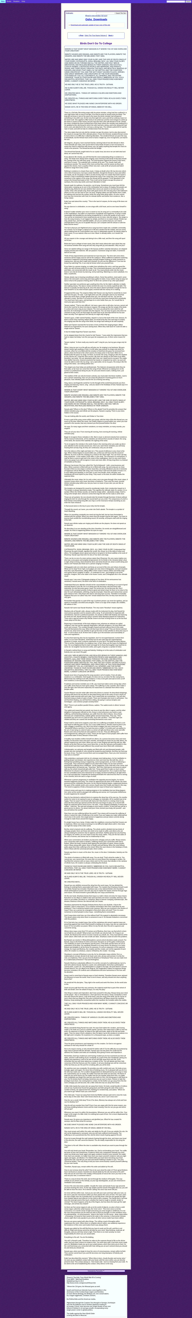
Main (3, 1)
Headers (16, 1)
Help (23, 1)
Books (9, 1)
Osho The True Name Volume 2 (96, 35)
